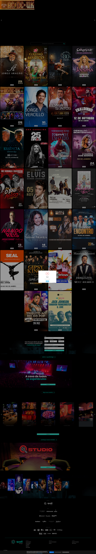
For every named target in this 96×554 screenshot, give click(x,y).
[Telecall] (42, 515)
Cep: (45, 339)
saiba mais (48, 384)
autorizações (28, 547)
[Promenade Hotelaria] (51, 521)
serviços (27, 540)
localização (27, 544)
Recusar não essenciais (58, 552)
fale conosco (74, 543)
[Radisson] (58, 521)
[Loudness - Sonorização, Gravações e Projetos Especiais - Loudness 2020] (38, 521)
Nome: (45, 336)
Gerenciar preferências (66, 552)
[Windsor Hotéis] (48, 515)
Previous (1, 20)
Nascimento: (51, 339)
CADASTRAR (54, 350)
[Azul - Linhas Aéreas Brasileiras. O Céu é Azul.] (54, 515)
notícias (50, 543)
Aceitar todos (52, 552)
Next (94, 20)
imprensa (50, 540)
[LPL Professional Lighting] (44, 521)
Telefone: (59, 339)
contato (73, 540)
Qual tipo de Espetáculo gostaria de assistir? (51, 346)
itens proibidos (28, 543)
